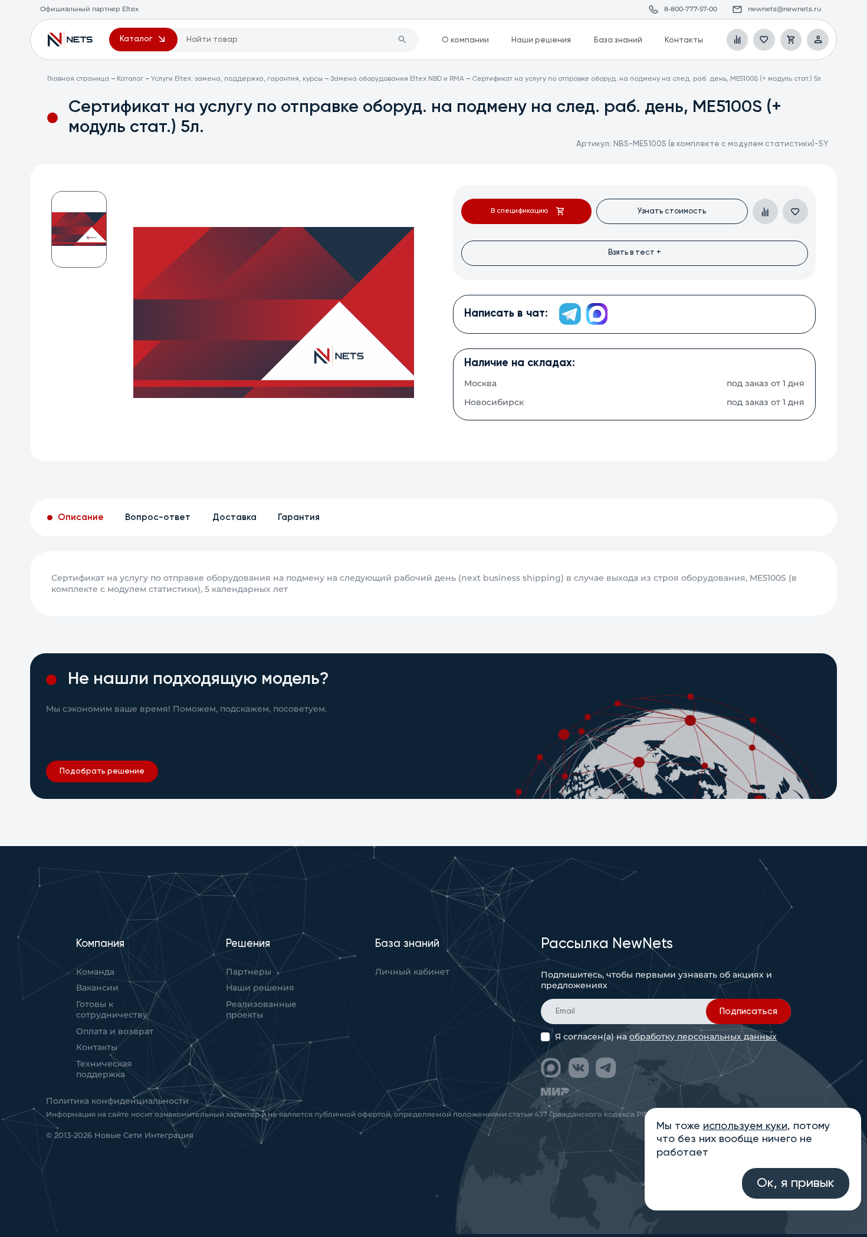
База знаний (618, 40)
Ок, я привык (796, 1183)
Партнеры (248, 971)
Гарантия (299, 517)
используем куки (745, 1126)
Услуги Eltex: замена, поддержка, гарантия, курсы (237, 79)
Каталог (130, 79)
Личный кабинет (412, 971)
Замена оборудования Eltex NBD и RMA (397, 79)
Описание (81, 517)
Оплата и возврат (114, 1031)
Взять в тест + (634, 252)
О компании (465, 40)
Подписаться (748, 1011)
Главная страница (78, 79)
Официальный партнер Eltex (70, 40)
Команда (95, 971)
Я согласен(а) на (666, 1036)
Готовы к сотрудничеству (111, 1009)
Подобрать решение (102, 771)
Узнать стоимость (672, 211)
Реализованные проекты (261, 1009)
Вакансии (97, 987)
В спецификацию (519, 211)
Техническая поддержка (104, 1069)
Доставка (234, 517)
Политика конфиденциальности (117, 1100)
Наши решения (541, 40)
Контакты (684, 40)
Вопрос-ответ (158, 517)
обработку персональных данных (703, 1036)
